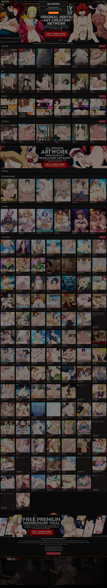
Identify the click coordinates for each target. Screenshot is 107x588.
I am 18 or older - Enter (53, 12)
